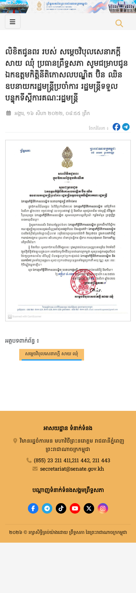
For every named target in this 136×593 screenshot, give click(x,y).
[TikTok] (61, 508)
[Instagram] (103, 508)
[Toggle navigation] (13, 22)
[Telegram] (47, 508)
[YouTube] (75, 508)
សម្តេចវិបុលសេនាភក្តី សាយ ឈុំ (51, 354)
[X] (89, 508)
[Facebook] (33, 508)
